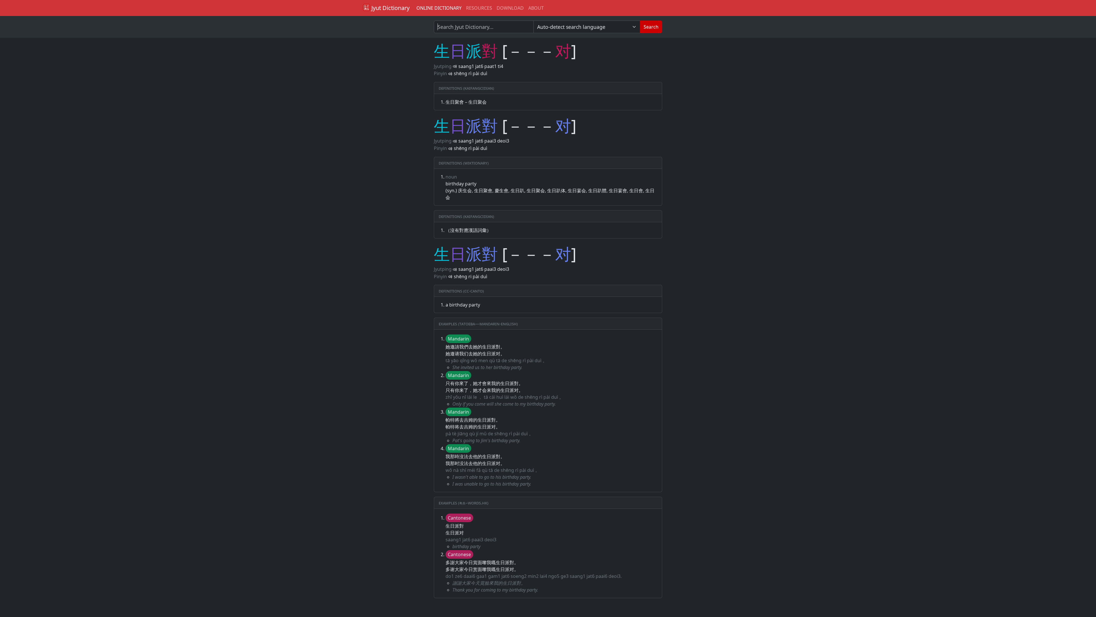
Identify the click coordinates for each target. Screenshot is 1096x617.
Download (510, 8)
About (536, 8)
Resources (479, 8)
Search (651, 27)
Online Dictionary (439, 8)
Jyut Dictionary (390, 8)
